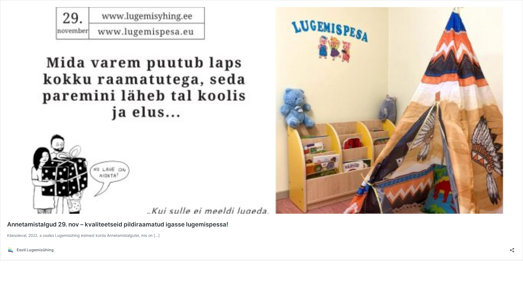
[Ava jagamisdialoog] (512, 248)
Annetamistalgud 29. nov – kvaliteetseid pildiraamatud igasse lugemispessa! (117, 224)
